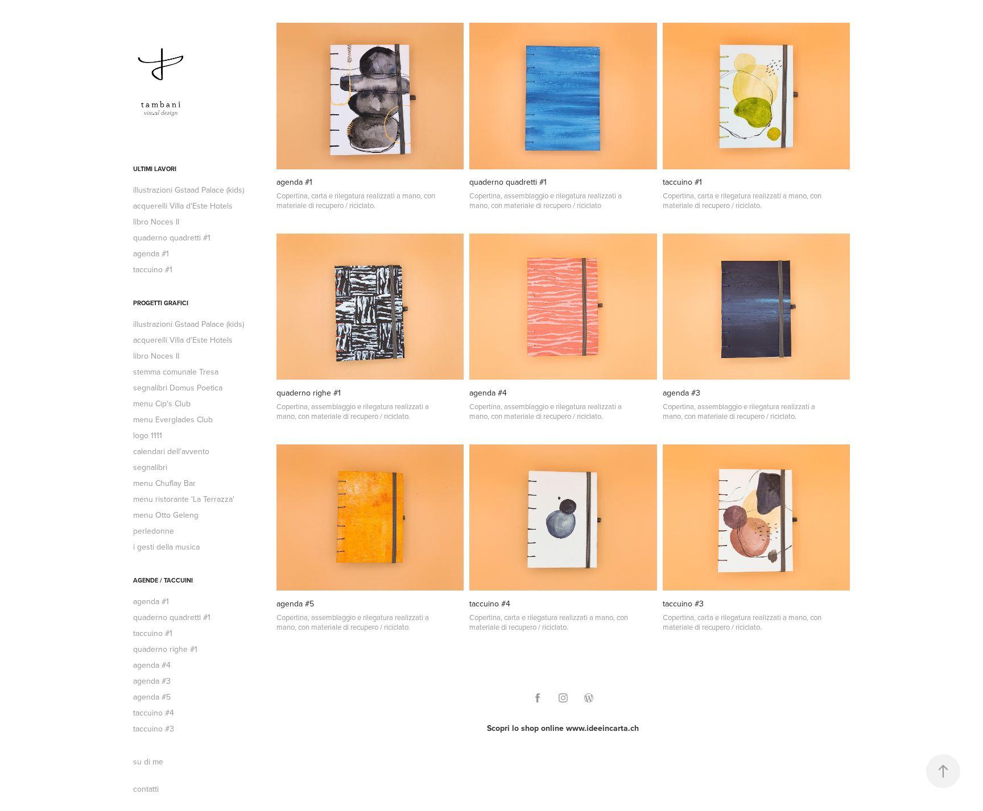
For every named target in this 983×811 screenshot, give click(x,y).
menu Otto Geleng (166, 515)
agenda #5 (152, 696)
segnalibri (150, 467)
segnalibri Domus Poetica (177, 387)
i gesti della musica (166, 546)
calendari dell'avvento (171, 451)
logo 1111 (147, 435)
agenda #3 (152, 681)
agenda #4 (152, 665)
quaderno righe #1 (165, 649)
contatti (146, 789)
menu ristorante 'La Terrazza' (183, 499)
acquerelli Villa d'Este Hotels (183, 205)
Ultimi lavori (154, 168)
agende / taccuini (163, 580)
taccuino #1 (152, 269)
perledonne (153, 530)
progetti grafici (160, 302)
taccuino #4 (153, 712)
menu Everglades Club (173, 419)
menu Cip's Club (162, 403)
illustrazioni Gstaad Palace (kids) (188, 190)
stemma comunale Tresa (175, 371)
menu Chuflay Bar (164, 483)
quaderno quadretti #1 (171, 237)
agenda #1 (151, 253)
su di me (148, 761)
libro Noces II (156, 221)
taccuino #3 (153, 728)
